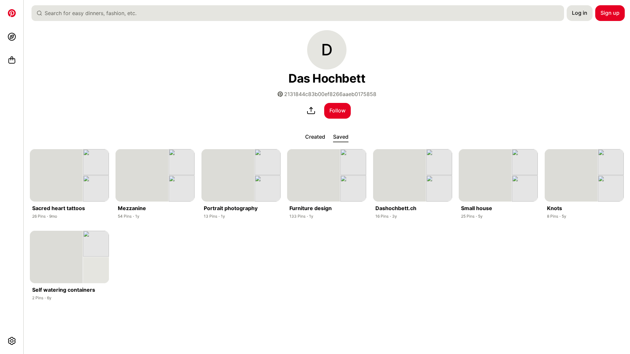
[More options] (12, 341)
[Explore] (12, 37)
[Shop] (12, 60)
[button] (326, 49)
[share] (311, 111)
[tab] (315, 137)
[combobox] (300, 13)
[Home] (12, 13)
